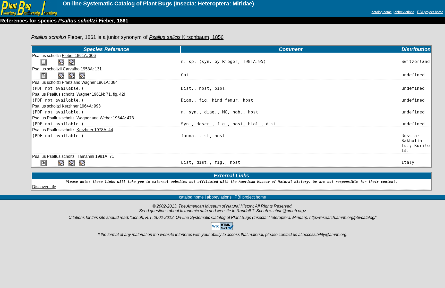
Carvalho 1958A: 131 (82, 69)
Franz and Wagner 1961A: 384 (90, 82)
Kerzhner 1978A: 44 (94, 130)
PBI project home (430, 12)
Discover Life (44, 187)
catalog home (382, 12)
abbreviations (404, 12)
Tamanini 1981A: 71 (96, 156)
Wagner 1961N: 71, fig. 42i (100, 94)
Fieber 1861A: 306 (79, 55)
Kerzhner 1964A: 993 (81, 106)
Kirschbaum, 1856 (186, 37)
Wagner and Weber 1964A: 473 (105, 118)
